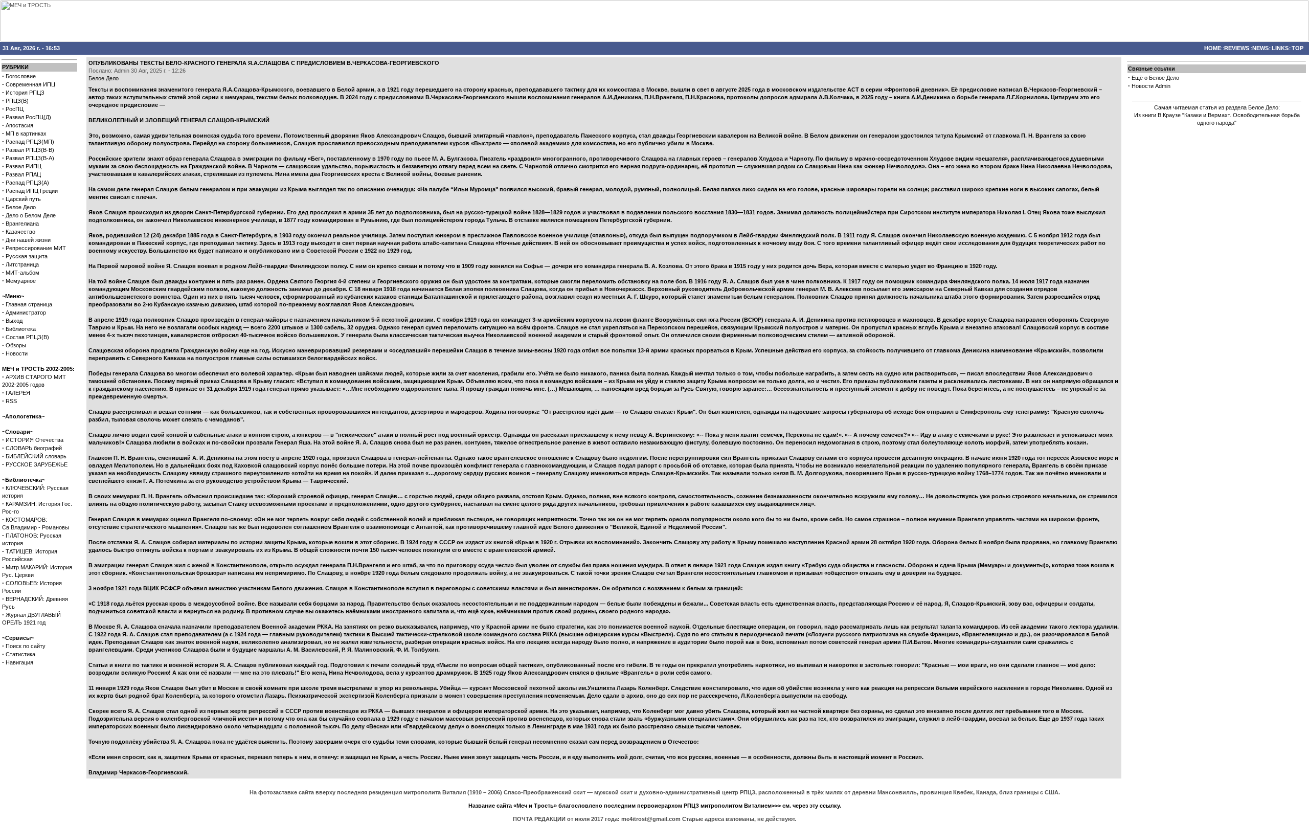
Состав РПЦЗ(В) (27, 337)
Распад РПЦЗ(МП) (30, 142)
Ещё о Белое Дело (1155, 78)
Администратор (26, 312)
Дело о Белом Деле (31, 215)
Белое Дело (21, 207)
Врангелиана (22, 223)
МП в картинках (26, 133)
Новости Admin (1151, 86)
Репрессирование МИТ (36, 248)
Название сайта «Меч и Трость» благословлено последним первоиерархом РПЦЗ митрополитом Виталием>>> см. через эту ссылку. (654, 806)
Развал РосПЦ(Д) (28, 117)
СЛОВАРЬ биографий (34, 448)
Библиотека (21, 329)
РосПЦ (15, 109)
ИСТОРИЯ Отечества (34, 440)
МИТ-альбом (22, 273)
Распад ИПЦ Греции (32, 191)
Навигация (19, 662)
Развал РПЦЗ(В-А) (30, 158)
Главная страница (29, 304)
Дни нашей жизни (28, 240)
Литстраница (22, 264)
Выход (14, 321)
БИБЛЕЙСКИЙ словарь (36, 456)
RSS (11, 401)
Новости (17, 353)
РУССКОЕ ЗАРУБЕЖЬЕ (36, 464)
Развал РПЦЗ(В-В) (30, 150)
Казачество (20, 232)
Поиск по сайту (26, 646)
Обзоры (16, 345)
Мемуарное (21, 281)
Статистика (20, 654)
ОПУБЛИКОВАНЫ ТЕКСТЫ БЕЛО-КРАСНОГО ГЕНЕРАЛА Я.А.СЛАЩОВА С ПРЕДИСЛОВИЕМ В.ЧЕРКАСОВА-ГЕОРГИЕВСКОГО (263, 63)
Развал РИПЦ (23, 166)
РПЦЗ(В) (17, 101)
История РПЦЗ (25, 93)
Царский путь (23, 199)
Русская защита (27, 256)
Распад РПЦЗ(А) (27, 183)
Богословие (21, 76)
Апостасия (19, 125)
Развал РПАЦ (23, 174)
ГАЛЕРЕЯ (18, 393)
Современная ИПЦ (30, 84)
